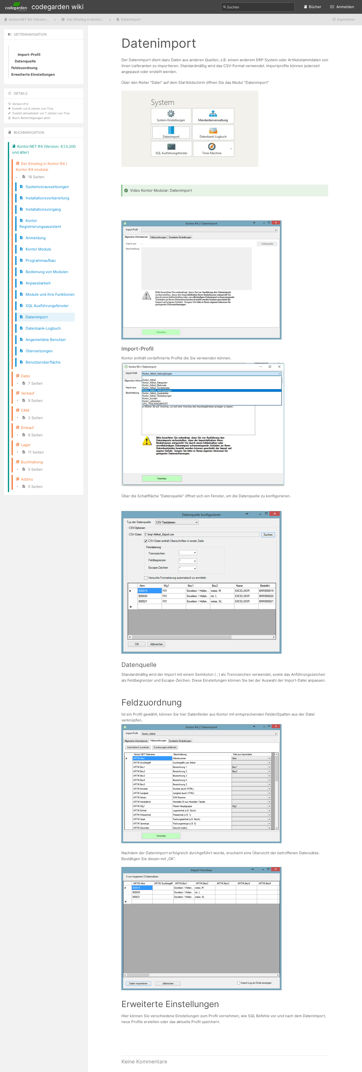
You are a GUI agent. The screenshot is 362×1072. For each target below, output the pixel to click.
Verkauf (27, 393)
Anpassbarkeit (37, 283)
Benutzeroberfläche (43, 362)
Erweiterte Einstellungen (33, 74)
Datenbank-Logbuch (43, 328)
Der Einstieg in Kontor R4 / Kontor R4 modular (41, 166)
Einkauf (27, 427)
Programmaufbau (40, 260)
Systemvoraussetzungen (47, 186)
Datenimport (131, 19)
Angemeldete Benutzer (45, 339)
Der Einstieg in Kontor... (85, 19)
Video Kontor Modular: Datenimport (161, 190)
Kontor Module (38, 249)
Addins (27, 479)
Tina (50, 108)
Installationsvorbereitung (47, 198)
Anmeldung (35, 237)
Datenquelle (25, 61)
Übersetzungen (39, 351)
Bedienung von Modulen (46, 271)
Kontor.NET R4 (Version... (29, 19)
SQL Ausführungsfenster (47, 305)
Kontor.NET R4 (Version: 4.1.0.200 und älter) (44, 149)
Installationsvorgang (43, 209)
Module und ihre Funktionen (50, 294)
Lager (26, 444)
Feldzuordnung (24, 68)
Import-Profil (29, 54)
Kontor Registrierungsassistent (40, 223)
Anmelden (344, 6)
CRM (25, 410)
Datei (25, 376)
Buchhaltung (32, 462)
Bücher (315, 6)
